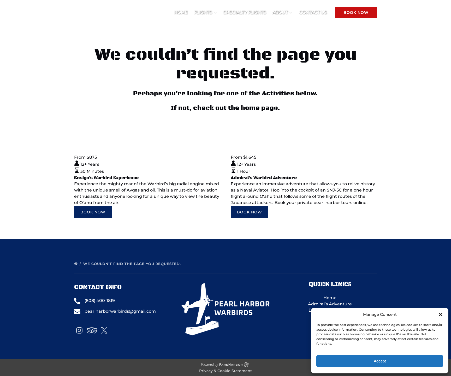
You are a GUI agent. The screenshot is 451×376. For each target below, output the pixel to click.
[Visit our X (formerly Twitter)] (104, 330)
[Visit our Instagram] (79, 330)
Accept (380, 361)
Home (181, 12)
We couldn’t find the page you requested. (132, 264)
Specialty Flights (244, 12)
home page (259, 108)
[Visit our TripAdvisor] (92, 330)
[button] (440, 314)
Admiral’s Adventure (330, 303)
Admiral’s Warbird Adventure (264, 177)
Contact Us (313, 12)
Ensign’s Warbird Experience (106, 177)
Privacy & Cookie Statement (225, 370)
